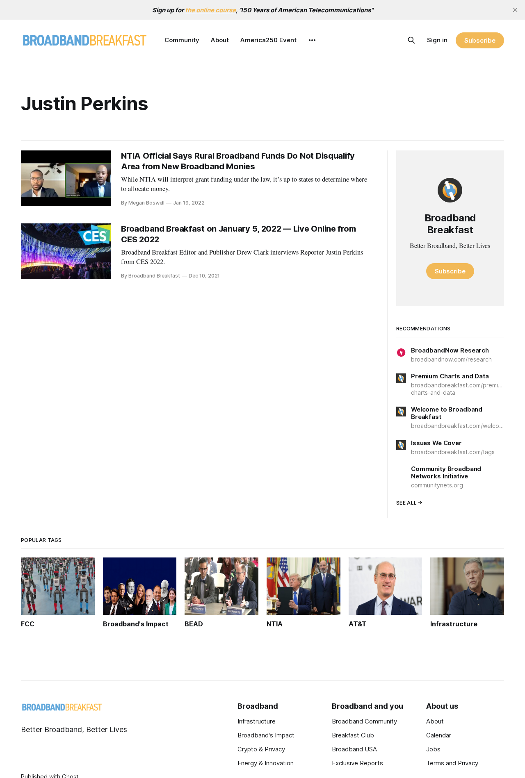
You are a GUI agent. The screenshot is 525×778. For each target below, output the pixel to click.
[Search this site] (411, 40)
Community (181, 40)
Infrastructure (256, 721)
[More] (312, 40)
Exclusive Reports (357, 763)
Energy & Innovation (265, 763)
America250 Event (268, 40)
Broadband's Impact (265, 735)
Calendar (438, 735)
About (220, 40)
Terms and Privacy (452, 763)
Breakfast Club (353, 735)
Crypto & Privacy (261, 749)
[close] (515, 9)
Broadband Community (364, 721)
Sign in (437, 40)
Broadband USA (354, 749)
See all (406, 503)
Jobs (433, 749)
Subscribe (479, 40)
